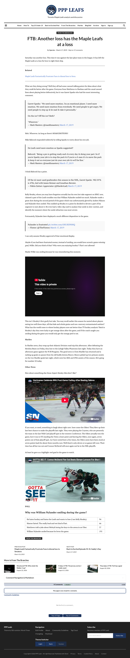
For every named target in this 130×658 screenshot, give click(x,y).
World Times (25, 630)
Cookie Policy (88, 654)
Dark (51, 644)
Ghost (66, 654)
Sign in (103, 25)
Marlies (80, 25)
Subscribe (119, 635)
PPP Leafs (71, 10)
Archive (96, 25)
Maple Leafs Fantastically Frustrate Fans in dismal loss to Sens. (50, 76)
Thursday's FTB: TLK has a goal (111, 566)
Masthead (48, 634)
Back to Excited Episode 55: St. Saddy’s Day (84, 549)
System (61, 644)
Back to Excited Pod (52, 25)
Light (40, 644)
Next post (70, 547)
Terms (80, 654)
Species (51, 50)
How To (26, 25)
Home (19, 25)
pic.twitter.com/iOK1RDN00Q (61, 224)
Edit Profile (39, 630)
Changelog (39, 634)
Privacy (73, 654)
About (48, 630)
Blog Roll (88, 25)
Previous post (20, 547)
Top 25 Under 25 (37, 25)
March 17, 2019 (66, 125)
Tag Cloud (74, 630)
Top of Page (55, 615)
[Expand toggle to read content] (123, 578)
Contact (103, 654)
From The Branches (68, 25)
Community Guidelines (60, 630)
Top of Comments (72, 615)
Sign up (110, 25)
